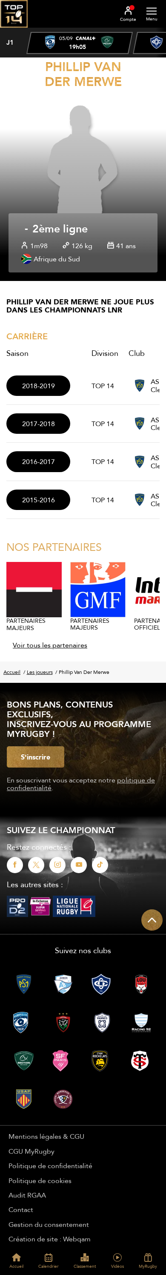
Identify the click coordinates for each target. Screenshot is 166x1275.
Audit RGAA (27, 1195)
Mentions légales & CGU (46, 1136)
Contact (21, 1209)
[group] (79, 43)
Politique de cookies (40, 1180)
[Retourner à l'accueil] (14, 30)
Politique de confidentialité (50, 1165)
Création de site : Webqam (50, 1239)
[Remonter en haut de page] (152, 920)
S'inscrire (35, 756)
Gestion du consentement (49, 1224)
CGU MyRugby (31, 1151)
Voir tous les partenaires (50, 645)
